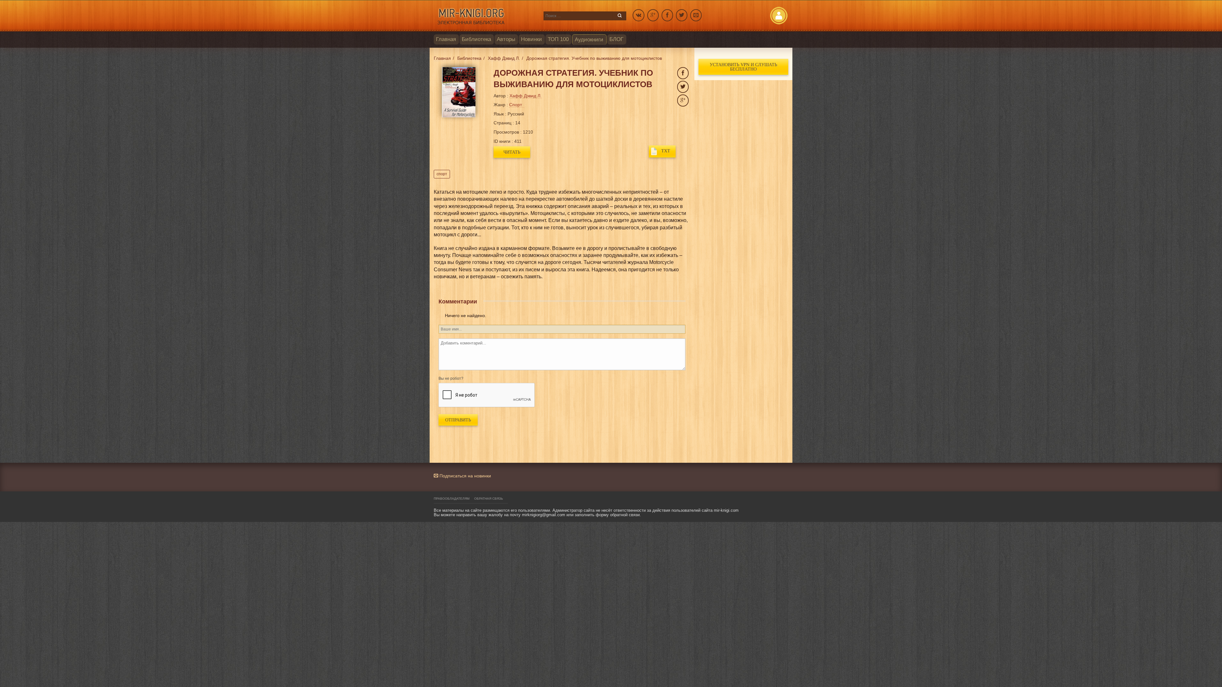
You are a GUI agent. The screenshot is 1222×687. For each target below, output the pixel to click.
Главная (446, 39)
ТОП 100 (558, 39)
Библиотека (476, 39)
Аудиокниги (589, 40)
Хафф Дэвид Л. (525, 95)
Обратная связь (488, 498)
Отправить (458, 420)
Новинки (531, 39)
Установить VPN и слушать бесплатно (743, 66)
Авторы (506, 39)
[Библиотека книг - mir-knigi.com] (485, 16)
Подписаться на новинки (464, 475)
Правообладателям (451, 498)
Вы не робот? (451, 378)
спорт (442, 174)
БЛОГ (616, 39)
